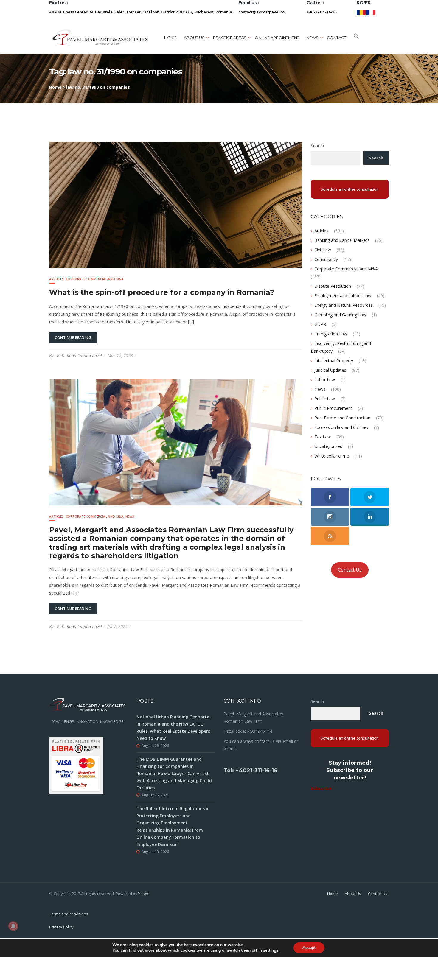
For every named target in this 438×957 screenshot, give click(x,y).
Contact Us (350, 570)
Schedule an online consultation (350, 189)
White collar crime (331, 456)
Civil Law (322, 250)
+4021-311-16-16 (321, 12)
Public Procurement (333, 408)
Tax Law (322, 437)
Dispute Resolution (332, 286)
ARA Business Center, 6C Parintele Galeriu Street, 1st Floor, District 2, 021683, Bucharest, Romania (140, 12)
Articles (56, 279)
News (129, 516)
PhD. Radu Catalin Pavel (79, 355)
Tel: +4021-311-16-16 (250, 770)
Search (317, 145)
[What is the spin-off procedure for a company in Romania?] (175, 204)
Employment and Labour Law (342, 295)
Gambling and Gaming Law (340, 315)
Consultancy (326, 259)
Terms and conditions (68, 913)
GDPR (320, 324)
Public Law (324, 399)
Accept (309, 947)
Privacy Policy (61, 927)
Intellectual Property (333, 360)
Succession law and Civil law (341, 427)
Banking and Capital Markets (341, 240)
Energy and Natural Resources (343, 305)
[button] (356, 37)
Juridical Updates (330, 370)
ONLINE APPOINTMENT (277, 37)
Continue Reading (73, 337)
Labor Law (324, 379)
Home (170, 37)
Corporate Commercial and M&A (94, 279)
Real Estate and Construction (342, 418)
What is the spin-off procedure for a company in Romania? (161, 292)
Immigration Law (330, 334)
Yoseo (144, 893)
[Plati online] (76, 765)
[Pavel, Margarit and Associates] (100, 37)
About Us (353, 893)
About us (194, 37)
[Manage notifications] (13, 926)
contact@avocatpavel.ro (261, 12)
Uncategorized (328, 446)
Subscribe (321, 788)
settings (270, 950)
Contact (336, 37)
